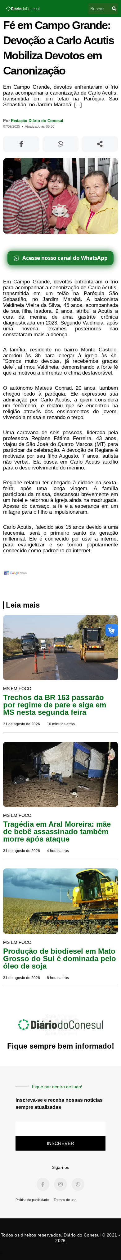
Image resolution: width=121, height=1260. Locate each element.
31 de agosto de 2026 (21, 724)
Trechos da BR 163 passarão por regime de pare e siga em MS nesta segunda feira (54, 704)
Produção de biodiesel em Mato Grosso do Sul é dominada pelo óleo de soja (59, 958)
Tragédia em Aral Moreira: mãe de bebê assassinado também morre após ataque (57, 831)
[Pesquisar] (114, 8)
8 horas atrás (58, 978)
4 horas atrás (58, 851)
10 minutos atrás (61, 724)
